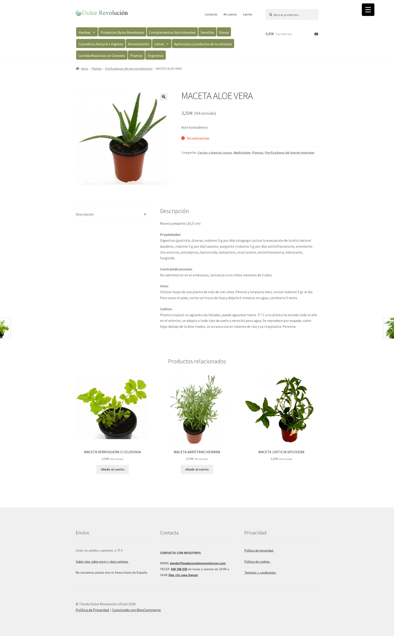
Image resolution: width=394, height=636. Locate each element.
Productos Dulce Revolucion (122, 32)
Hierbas (84, 32)
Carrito (247, 14)
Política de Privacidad (92, 610)
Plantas (136, 55)
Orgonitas (155, 55)
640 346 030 (179, 569)
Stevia (224, 32)
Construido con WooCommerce (136, 610)
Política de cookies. (257, 561)
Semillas (207, 32)
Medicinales (242, 152)
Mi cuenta (230, 14)
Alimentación (138, 44)
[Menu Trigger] (368, 9)
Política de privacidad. (259, 550)
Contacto (211, 14)
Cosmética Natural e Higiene (100, 44)
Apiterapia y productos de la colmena (203, 44)
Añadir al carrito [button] (112, 469)
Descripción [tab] (85, 214)
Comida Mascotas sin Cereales (101, 55)
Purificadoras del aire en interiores (129, 68)
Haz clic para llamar (183, 575)
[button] (163, 96)
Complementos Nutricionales (172, 32)
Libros (159, 44)
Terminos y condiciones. (260, 572)
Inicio (84, 68)
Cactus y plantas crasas (215, 152)
